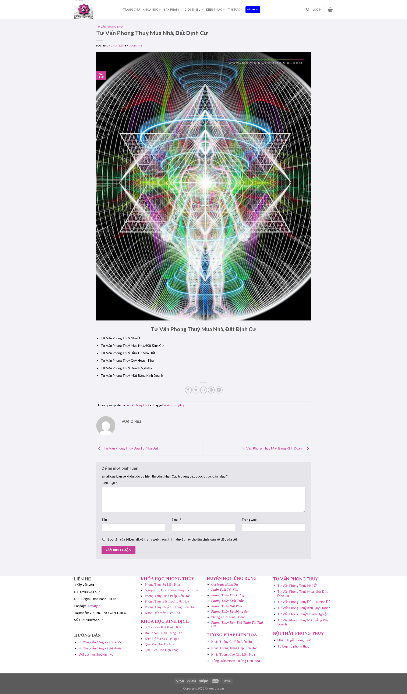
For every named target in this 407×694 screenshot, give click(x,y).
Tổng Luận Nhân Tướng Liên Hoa (235, 661)
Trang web (249, 519)
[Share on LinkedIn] (219, 389)
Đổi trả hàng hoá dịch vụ (96, 654)
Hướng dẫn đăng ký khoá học (100, 642)
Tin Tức (234, 9)
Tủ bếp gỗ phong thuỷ (293, 646)
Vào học (253, 9)
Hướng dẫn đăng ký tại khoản (101, 648)
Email (176, 519)
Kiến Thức (214, 9)
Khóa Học (150, 9)
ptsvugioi (94, 606)
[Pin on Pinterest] (211, 389)
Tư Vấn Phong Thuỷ (110, 26)
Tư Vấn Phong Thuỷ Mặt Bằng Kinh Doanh (272, 448)
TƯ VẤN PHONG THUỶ (295, 578)
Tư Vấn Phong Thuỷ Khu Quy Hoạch (303, 608)
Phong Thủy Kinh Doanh (228, 617)
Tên (105, 519)
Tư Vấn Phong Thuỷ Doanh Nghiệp (302, 614)
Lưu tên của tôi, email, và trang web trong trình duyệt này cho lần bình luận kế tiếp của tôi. (172, 539)
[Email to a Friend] (203, 389)
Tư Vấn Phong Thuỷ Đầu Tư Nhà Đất (130, 448)
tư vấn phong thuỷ (174, 405)
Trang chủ (131, 9)
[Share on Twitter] (195, 389)
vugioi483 (135, 45)
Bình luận (109, 483)
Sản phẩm (171, 9)
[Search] (307, 9)
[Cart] (330, 9)
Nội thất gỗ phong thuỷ (294, 640)
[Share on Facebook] (188, 389)
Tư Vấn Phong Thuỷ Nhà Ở (297, 585)
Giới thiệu (192, 9)
